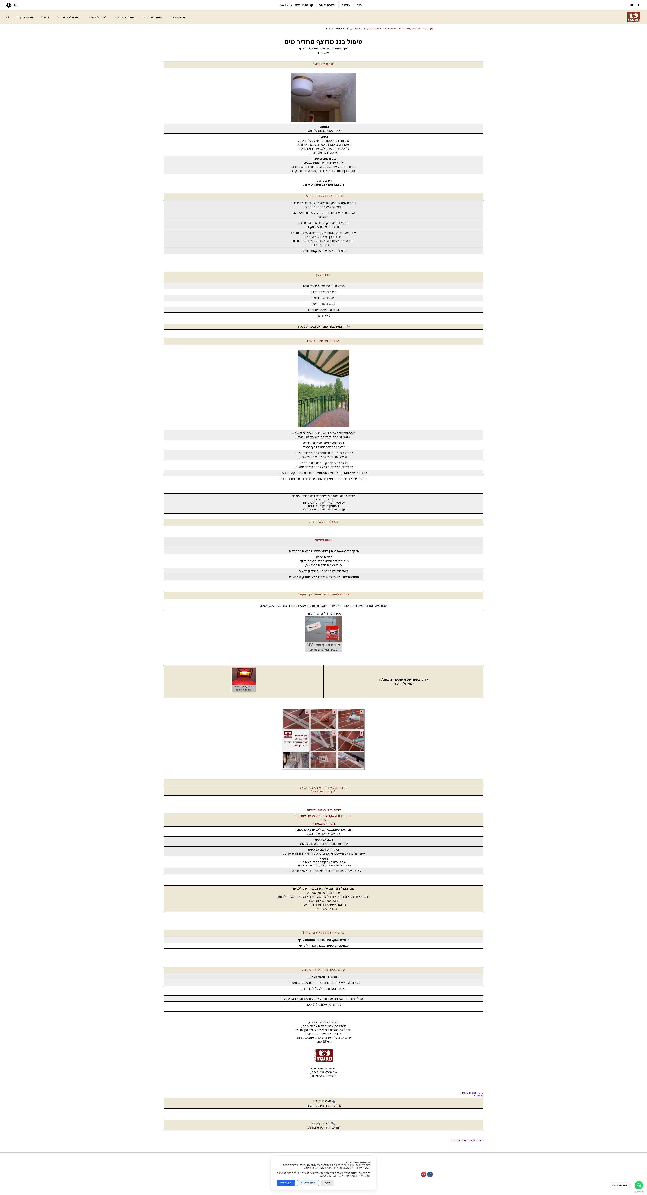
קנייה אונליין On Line (296, 5)
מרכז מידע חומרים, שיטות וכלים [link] (413, 28)
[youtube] (631, 5)
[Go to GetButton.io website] (639, 1192)
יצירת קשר (327, 5)
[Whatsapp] (15, 5)
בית (359, 5)
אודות (346, 5)
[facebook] (638, 5)
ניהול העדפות (308, 1183)
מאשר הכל (285, 1183)
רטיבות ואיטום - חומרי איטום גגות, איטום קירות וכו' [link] (374, 28)
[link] (633, 17)
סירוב (327, 1183)
